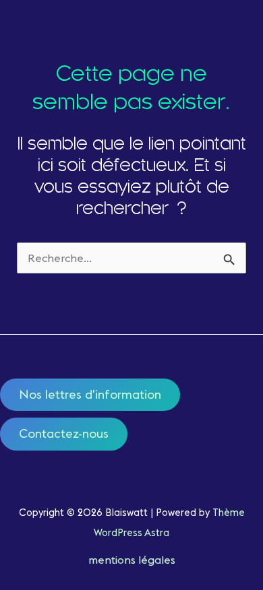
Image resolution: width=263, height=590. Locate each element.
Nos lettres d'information (90, 394)
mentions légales (131, 559)
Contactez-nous (64, 433)
